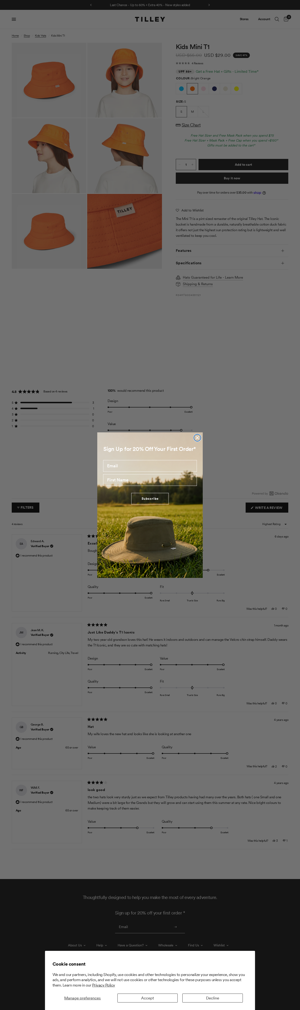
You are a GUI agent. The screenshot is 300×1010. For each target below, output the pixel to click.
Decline (212, 998)
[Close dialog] (197, 437)
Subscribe (150, 498)
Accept (147, 998)
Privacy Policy (103, 985)
